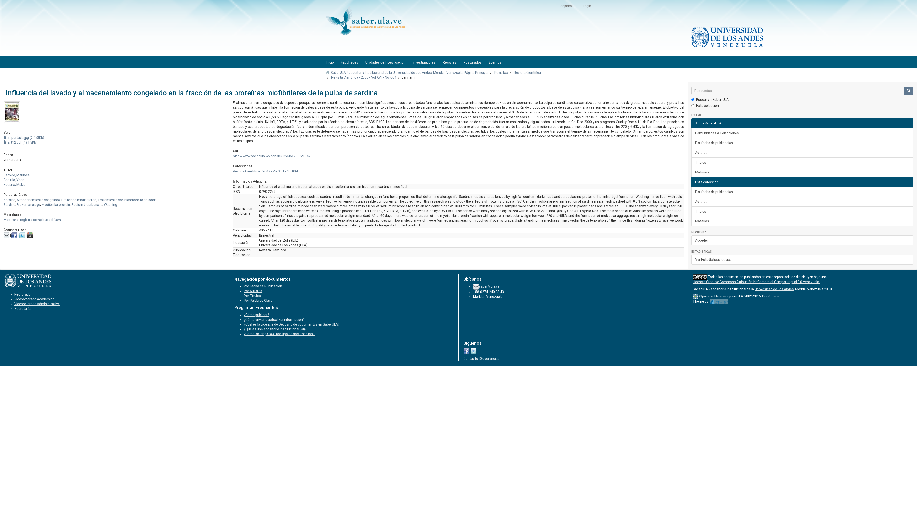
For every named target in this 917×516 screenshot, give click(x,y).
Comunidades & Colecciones (717, 133)
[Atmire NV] (719, 301)
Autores (701, 153)
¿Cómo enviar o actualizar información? (274, 320)
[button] (568, 6)
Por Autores (253, 291)
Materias (702, 172)
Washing (110, 205)
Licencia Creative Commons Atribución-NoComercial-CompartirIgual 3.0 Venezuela (756, 282)
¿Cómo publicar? (256, 315)
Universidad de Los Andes (774, 289)
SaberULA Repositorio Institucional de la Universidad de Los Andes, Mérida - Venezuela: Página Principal (409, 73)
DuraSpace (770, 296)
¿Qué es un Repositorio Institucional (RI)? (275, 329)
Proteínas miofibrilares (78, 200)
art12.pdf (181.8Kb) (22, 142)
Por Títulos (252, 296)
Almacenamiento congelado (38, 200)
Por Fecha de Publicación (263, 286)
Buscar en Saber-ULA (712, 100)
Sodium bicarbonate (86, 205)
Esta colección (707, 106)
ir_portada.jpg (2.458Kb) (25, 138)
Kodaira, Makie (15, 185)
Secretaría (22, 309)
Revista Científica (527, 73)
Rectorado (22, 294)
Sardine (9, 205)
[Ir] (908, 91)
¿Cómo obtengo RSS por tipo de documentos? (279, 334)
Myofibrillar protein (56, 205)
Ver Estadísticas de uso (713, 260)
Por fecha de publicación (714, 143)
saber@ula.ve (489, 286)
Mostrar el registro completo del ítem (32, 220)
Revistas (501, 73)
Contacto (471, 358)
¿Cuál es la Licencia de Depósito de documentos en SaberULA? (292, 324)
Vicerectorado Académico (34, 299)
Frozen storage (28, 205)
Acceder (701, 240)
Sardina (9, 200)
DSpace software (711, 296)
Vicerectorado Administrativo (37, 304)
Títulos (700, 162)
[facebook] (466, 351)
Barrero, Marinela (17, 175)
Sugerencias (490, 358)
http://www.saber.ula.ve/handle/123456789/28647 (271, 156)
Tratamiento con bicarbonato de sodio (127, 200)
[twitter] (473, 351)
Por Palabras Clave (258, 300)
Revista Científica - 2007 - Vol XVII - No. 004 (363, 77)
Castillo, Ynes (14, 180)
